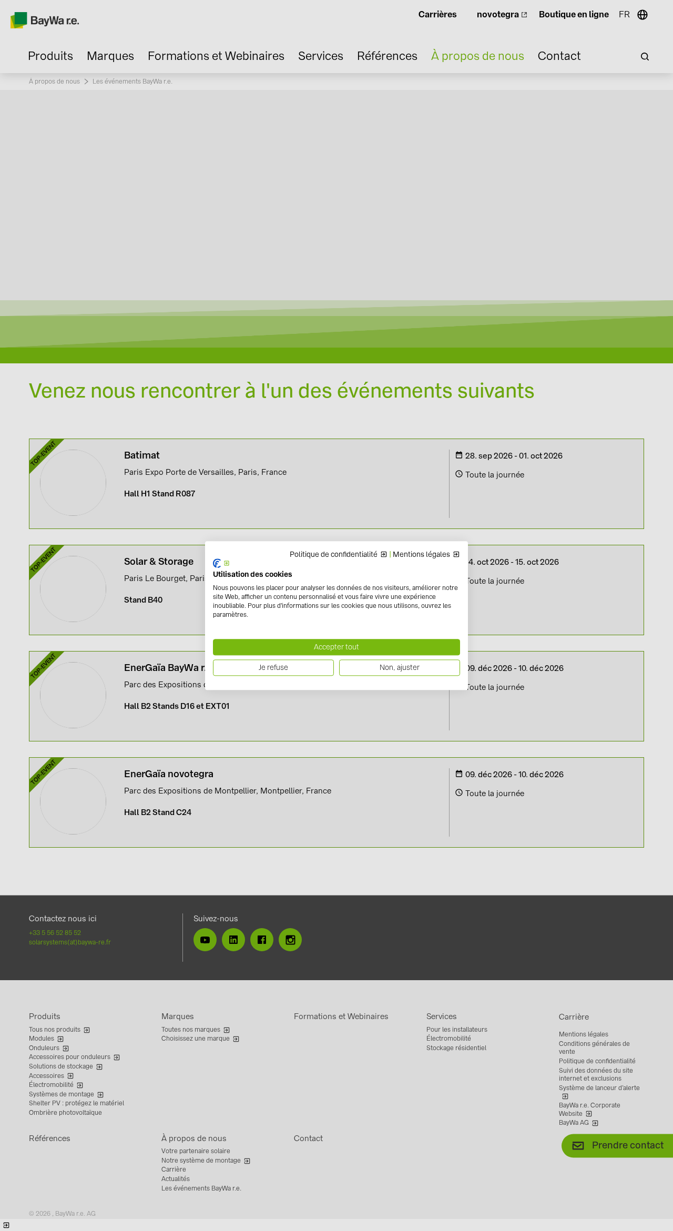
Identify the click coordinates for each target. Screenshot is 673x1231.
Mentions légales (421, 554)
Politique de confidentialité (334, 554)
